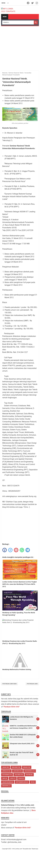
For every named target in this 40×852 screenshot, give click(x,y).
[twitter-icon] (33, 3)
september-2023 (22, 782)
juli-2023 (19, 774)
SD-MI (21, 778)
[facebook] (4, 550)
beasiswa (6, 785)
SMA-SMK (16, 767)
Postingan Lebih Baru (9, 683)
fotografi (7, 774)
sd (32, 782)
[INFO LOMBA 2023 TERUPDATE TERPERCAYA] (9, 9)
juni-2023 (17, 771)
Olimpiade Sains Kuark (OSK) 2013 (22, 743)
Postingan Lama (32, 683)
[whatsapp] (22, 550)
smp (4, 778)
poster (29, 774)
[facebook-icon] (28, 3)
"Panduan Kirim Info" (11, 707)
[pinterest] (16, 550)
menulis (6, 771)
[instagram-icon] (37, 3)
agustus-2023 (7, 782)
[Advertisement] (20, 47)
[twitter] (10, 550)
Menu (5, 16)
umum (5, 767)
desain (26, 767)
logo (12, 778)
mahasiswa (30, 771)
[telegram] (27, 550)
